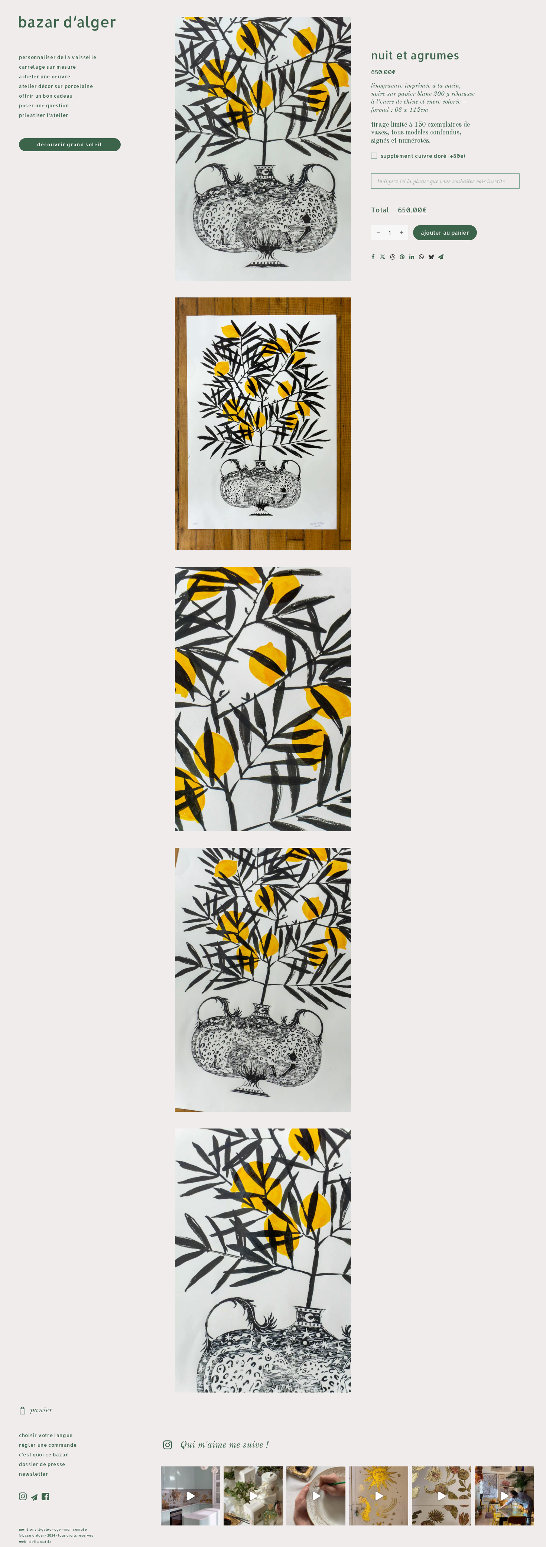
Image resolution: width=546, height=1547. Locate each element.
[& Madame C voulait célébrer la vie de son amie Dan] (315, 1495)
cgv (57, 1529)
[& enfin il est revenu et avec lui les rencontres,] (504, 1495)
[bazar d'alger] (73, 24)
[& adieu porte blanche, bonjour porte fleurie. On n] (441, 1495)
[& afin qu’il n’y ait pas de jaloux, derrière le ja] (378, 1495)
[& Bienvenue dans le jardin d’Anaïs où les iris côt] (190, 1495)
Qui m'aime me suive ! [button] (224, 1445)
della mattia (40, 1542)
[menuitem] (24, 1497)
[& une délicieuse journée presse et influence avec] (253, 1495)
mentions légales (35, 1529)
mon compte (75, 1529)
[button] (24, 1497)
